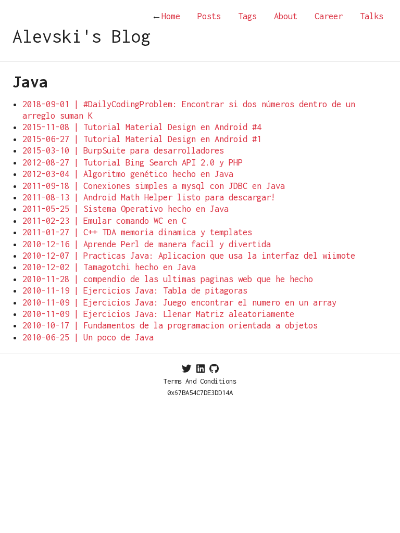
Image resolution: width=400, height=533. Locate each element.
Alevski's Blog (81, 36)
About (285, 16)
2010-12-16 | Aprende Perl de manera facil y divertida (146, 244)
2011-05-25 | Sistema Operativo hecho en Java (125, 209)
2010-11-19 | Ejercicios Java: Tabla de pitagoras (134, 290)
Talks (371, 16)
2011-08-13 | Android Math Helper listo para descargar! (149, 197)
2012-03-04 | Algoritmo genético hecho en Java (127, 174)
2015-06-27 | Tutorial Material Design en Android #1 (141, 139)
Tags (247, 16)
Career (329, 16)
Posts (209, 16)
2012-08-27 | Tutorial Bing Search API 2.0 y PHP (132, 162)
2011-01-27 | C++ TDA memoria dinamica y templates (137, 232)
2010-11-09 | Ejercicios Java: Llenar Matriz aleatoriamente (158, 314)
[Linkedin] (200, 369)
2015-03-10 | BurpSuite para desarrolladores (123, 150)
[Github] (214, 369)
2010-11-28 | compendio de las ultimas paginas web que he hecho (167, 279)
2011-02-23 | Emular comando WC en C (104, 220)
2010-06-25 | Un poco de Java (88, 337)
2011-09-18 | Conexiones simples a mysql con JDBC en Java (153, 186)
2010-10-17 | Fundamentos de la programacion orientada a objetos (170, 325)
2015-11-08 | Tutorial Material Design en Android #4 (141, 127)
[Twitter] (187, 369)
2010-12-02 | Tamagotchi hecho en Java (109, 267)
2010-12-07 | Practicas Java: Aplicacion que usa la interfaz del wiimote (188, 255)
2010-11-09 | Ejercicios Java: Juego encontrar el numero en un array (179, 302)
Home (166, 16)
